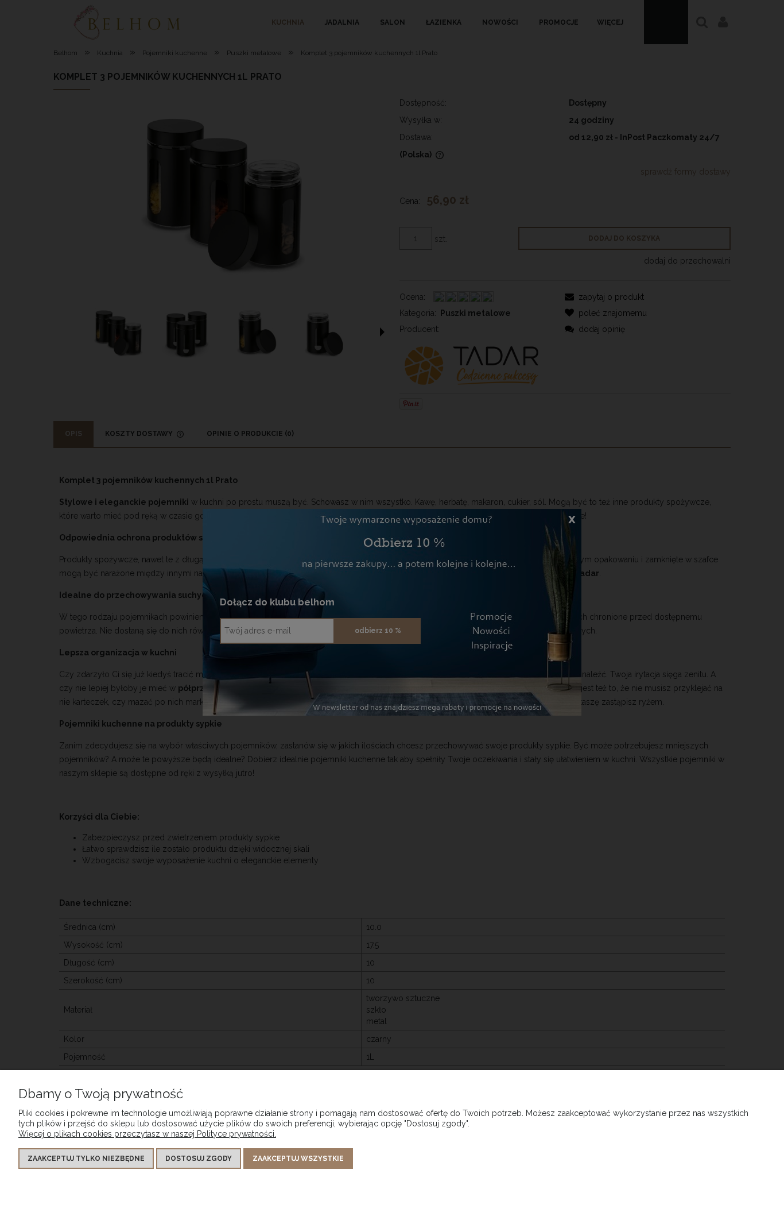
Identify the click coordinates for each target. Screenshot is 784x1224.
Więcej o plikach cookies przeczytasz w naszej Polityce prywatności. (147, 1133)
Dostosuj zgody (198, 1159)
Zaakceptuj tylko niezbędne (86, 1159)
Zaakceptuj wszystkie (298, 1159)
